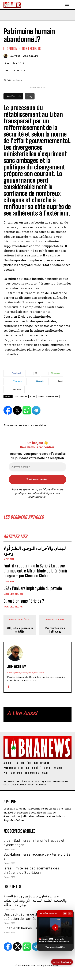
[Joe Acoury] (6, 56)
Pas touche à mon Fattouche (55, 630)
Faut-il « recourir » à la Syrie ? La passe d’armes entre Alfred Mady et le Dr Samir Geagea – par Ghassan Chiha (35, 570)
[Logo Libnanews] (12, 4)
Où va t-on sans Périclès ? (23, 600)
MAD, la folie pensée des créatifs (20, 630)
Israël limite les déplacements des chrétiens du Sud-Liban (31, 870)
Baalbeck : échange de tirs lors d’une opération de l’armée (32, 916)
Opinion (8, 559)
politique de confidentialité (31, 493)
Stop (29, 96)
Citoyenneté (20, 396)
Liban (41, 396)
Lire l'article (13, 96)
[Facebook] (8, 686)
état (32, 396)
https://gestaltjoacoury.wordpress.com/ (25, 672)
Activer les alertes (62, 962)
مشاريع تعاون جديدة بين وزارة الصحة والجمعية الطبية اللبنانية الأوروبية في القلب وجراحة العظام (35, 900)
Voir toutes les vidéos (55, 947)
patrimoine (52, 396)
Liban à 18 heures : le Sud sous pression (35, 928)
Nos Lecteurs (13, 594)
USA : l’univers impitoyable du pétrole (32, 588)
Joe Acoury (30, 56)
